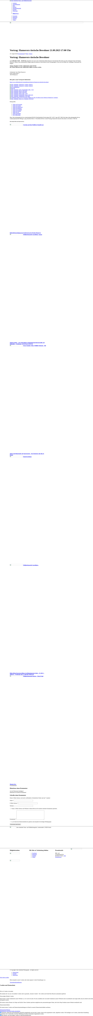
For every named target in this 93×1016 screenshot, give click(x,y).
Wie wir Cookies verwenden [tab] (6, 991)
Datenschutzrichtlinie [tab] (5, 1005)
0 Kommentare (21, 53)
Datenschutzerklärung (5, 1009)
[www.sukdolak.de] (14, 87)
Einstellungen (18, 982)
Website (11, 805)
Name (11, 800)
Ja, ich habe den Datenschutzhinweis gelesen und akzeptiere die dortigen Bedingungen (31, 821)
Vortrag (30, 53)
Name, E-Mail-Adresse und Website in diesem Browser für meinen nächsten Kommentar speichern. (34, 808)
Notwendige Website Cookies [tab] (7, 996)
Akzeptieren (12, 982)
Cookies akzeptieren (15, 1011)
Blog (27, 53)
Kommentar (13, 819)
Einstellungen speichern (5, 1011)
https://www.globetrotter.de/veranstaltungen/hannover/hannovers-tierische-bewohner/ (29, 82)
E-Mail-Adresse (14, 803)
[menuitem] (48, 3)
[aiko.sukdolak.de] (46, 22)
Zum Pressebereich (60, 856)
